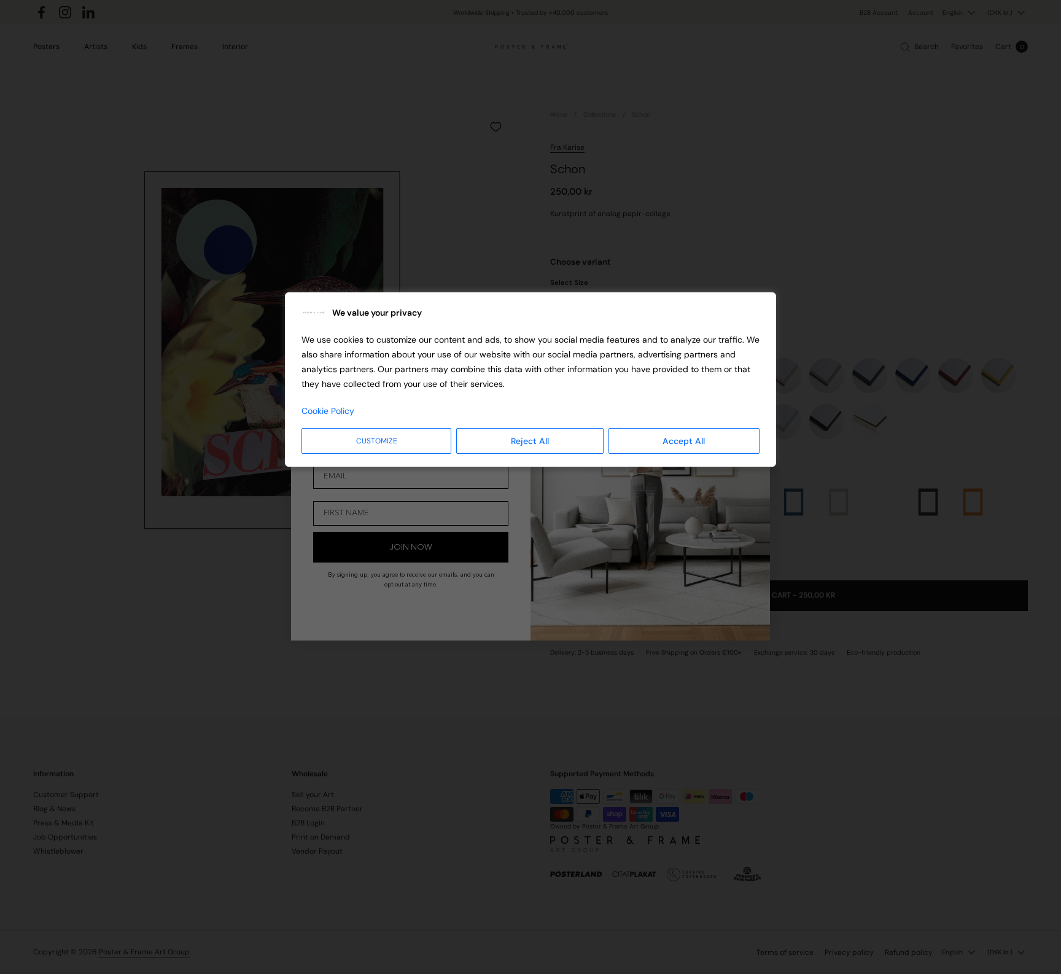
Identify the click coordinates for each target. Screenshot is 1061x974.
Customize (376, 441)
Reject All (530, 440)
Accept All (684, 440)
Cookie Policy (327, 410)
